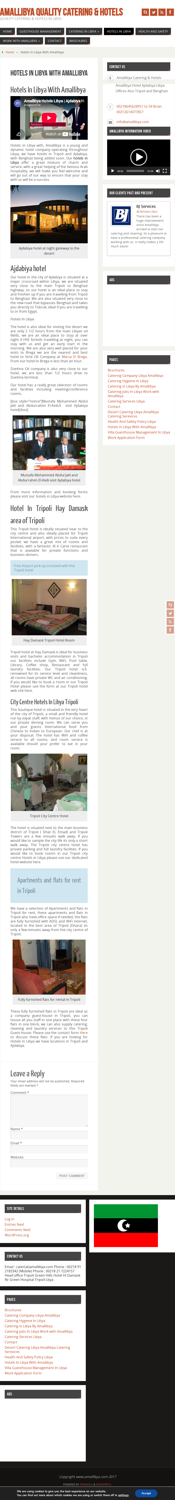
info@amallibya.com (133, 121)
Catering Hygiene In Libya (128, 384)
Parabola (86, 1484)
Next (165, 254)
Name (16, 1129)
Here (84, 1032)
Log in (9, 1219)
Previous (161, 254)
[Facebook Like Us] (170, 630)
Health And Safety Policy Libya (132, 425)
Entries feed (14, 1224)
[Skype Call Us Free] (170, 605)
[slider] (135, 171)
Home (10, 52)
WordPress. (104, 1484)
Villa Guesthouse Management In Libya (139, 435)
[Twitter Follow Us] (170, 613)
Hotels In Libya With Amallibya (132, 430)
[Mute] (158, 171)
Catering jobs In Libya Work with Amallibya (133, 397)
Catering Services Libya (126, 404)
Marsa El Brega (74, 356)
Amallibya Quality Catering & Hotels (61, 12)
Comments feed (17, 1229)
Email (16, 1143)
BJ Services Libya (146, 211)
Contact (114, 410)
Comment (19, 1092)
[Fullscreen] (165, 171)
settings (123, 1495)
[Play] (113, 171)
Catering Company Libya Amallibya (135, 379)
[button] (138, 157)
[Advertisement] (138, 318)
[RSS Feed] (170, 621)
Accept (146, 1493)
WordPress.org (17, 1235)
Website (16, 1157)
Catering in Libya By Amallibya (132, 389)
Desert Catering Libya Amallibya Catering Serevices (133, 417)
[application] (138, 157)
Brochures (116, 373)
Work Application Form (126, 441)
